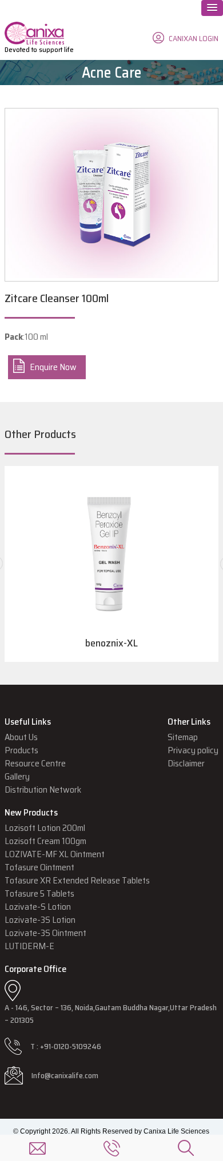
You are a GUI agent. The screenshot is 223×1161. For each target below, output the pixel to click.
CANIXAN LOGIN (193, 38)
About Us (21, 737)
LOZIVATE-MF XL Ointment (55, 854)
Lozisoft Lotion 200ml (45, 828)
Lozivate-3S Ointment (45, 933)
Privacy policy (193, 750)
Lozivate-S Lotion (38, 906)
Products (21, 750)
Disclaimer (186, 763)
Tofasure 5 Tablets (39, 893)
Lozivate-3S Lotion (40, 920)
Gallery (17, 776)
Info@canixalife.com (64, 1075)
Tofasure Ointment (39, 867)
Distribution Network (43, 789)
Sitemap (183, 737)
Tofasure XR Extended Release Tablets (77, 880)
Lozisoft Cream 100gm (45, 841)
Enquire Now (53, 367)
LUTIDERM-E (29, 946)
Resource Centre (35, 763)
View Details (111, 577)
